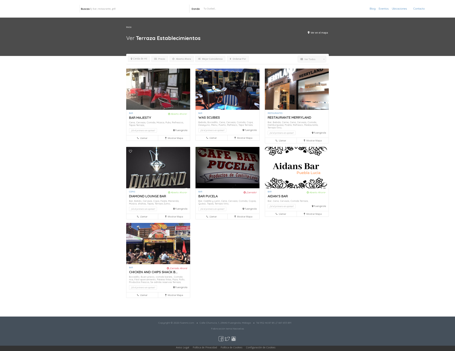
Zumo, (167, 203)
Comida (295, 200)
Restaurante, (311, 124)
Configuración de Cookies (260, 347)
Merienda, (173, 200)
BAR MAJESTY (140, 117)
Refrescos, (178, 122)
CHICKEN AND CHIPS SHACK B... (153, 272)
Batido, (138, 200)
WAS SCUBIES (209, 117)
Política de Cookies (231, 347)
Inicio (129, 27)
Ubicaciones (399, 8)
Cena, (132, 122)
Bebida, (202, 122)
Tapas (132, 125)
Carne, (286, 122)
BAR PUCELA (208, 196)
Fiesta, (164, 200)
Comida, (152, 122)
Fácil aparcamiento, (145, 279)
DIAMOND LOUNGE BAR (147, 196)
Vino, (279, 127)
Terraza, (140, 125)
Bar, (270, 122)
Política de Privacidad (205, 347)
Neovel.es (238, 328)
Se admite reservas (161, 282)
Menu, (215, 124)
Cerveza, (141, 122)
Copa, (250, 122)
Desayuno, (204, 124)
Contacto (419, 8)
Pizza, (175, 279)
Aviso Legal (182, 347)
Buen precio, (148, 276)
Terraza (272, 127)
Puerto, (223, 124)
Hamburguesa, (276, 124)
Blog (373, 8)
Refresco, (233, 124)
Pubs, (168, 122)
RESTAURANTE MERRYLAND (289, 117)
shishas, (142, 203)
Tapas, (151, 203)
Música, (161, 122)
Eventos (384, 8)
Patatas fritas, (164, 279)
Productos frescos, (139, 282)
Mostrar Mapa (175, 138)
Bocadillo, (213, 122)
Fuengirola (181, 130)
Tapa (242, 124)
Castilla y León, (212, 200)
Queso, (202, 203)
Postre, (289, 124)
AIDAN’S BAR (278, 196)
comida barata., (165, 276)
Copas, (252, 200)
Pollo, (182, 279)
